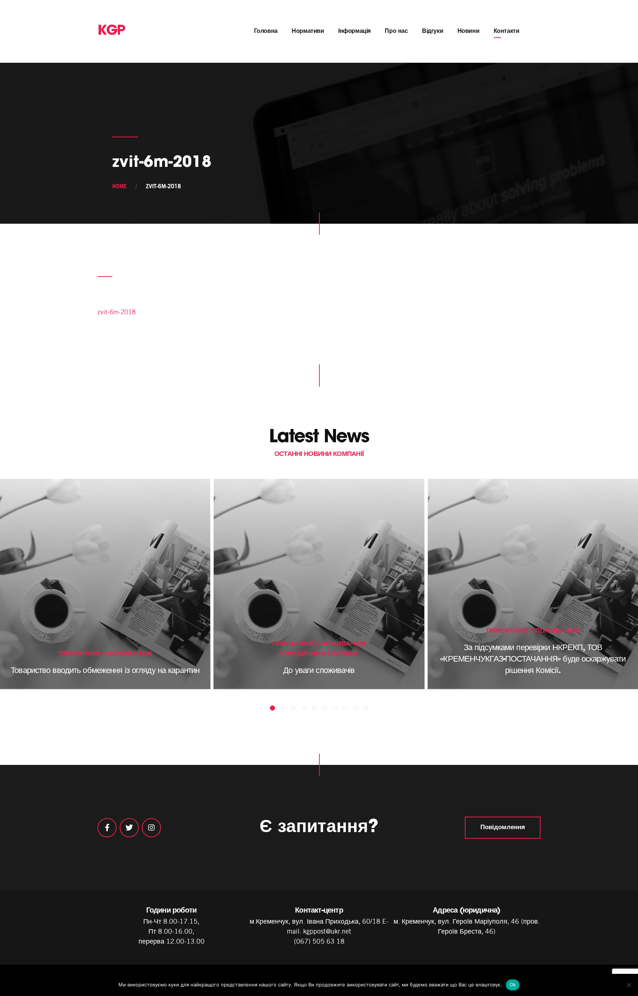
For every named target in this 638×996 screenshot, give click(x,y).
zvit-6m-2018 (116, 312)
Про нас (396, 31)
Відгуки (432, 31)
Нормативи (308, 31)
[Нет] (628, 985)
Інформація (354, 31)
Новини (468, 31)
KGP (111, 31)
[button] (272, 708)
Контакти (506, 31)
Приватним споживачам (105, 653)
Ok (513, 985)
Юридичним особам (319, 653)
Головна (266, 31)
